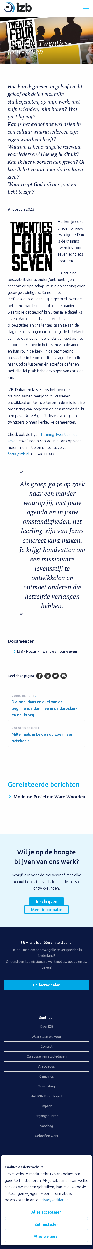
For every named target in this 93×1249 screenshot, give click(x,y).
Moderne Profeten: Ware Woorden (49, 796)
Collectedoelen (46, 985)
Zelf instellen (46, 1224)
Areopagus (46, 1066)
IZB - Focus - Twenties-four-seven (47, 651)
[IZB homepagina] (18, 11)
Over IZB (46, 1026)
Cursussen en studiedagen (47, 1056)
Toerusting (46, 1086)
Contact (46, 1046)
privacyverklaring (54, 1200)
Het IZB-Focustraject (46, 1096)
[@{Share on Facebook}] (39, 676)
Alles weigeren (47, 1236)
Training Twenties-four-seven (39, 47)
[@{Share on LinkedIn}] (47, 676)
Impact (46, 1106)
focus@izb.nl (18, 454)
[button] (86, 8)
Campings (46, 1076)
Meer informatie (46, 909)
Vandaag (46, 1126)
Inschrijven (46, 901)
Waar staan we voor (46, 1037)
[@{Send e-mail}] (63, 676)
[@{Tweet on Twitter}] (55, 676)
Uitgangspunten (46, 1116)
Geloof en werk (46, 1136)
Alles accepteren (46, 1212)
